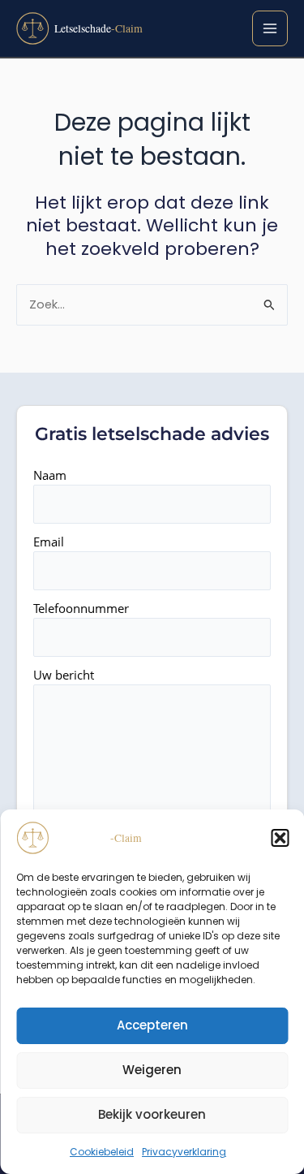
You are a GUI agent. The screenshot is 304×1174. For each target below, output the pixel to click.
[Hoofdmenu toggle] (270, 28)
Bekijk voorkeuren (152, 1114)
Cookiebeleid (102, 1152)
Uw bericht (63, 675)
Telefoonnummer (81, 608)
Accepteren (152, 1025)
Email (48, 541)
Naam (49, 475)
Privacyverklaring (184, 1152)
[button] (280, 838)
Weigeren (152, 1069)
